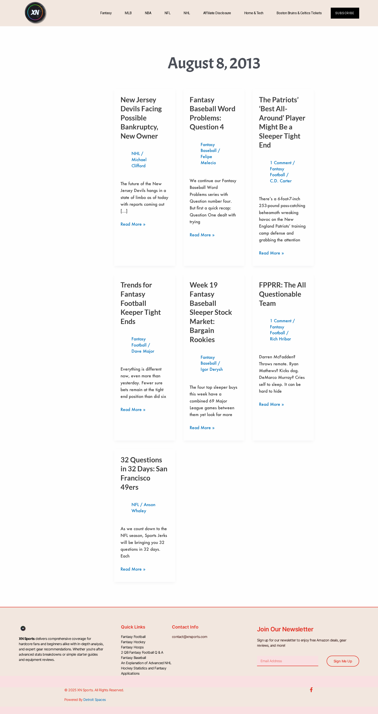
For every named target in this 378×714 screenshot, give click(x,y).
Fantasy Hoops (132, 647)
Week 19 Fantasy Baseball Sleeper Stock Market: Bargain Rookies (211, 312)
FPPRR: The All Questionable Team (282, 293)
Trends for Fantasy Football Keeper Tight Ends (141, 302)
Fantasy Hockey (133, 642)
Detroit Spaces (94, 699)
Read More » (133, 224)
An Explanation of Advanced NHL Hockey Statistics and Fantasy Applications (146, 668)
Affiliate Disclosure (217, 13)
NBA (148, 13)
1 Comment (280, 162)
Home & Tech (253, 13)
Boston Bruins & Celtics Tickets (299, 13)
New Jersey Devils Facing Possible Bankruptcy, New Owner (141, 117)
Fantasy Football (133, 636)
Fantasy (106, 13)
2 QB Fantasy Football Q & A (142, 652)
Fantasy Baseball (133, 657)
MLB (128, 13)
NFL (167, 13)
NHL (187, 13)
